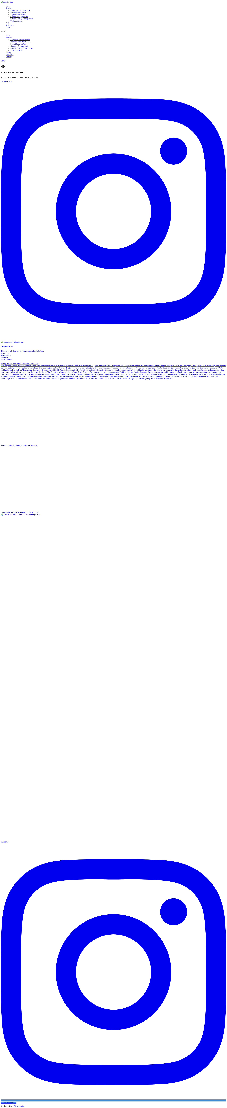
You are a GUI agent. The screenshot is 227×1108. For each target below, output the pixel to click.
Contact (8, 27)
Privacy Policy (19, 1106)
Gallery (8, 23)
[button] (113, 31)
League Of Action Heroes (20, 10)
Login (3, 61)
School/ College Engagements (21, 19)
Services (9, 8)
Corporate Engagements (19, 17)
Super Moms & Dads (18, 15)
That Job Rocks (16, 21)
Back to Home (6, 81)
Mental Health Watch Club (20, 12)
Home (8, 6)
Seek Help (9, 25)
